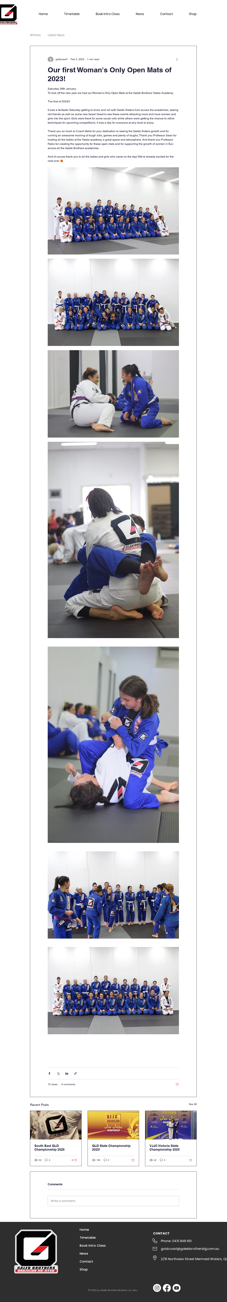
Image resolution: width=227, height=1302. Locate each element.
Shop (84, 1269)
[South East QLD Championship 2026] (55, 1125)
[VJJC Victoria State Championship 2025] (170, 1125)
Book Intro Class (93, 1245)
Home (84, 1229)
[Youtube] (177, 1288)
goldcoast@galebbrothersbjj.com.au (190, 1248)
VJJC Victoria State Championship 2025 (165, 1147)
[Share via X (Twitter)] (58, 1073)
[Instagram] (157, 1288)
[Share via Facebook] (49, 1073)
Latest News (56, 35)
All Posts (35, 35)
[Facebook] (167, 1288)
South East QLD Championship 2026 (49, 1147)
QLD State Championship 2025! (111, 1147)
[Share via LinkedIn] (66, 1073)
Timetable (88, 1237)
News (84, 1253)
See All (193, 1104)
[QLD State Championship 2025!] (113, 1125)
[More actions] (177, 59)
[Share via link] (75, 1073)
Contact (86, 1261)
